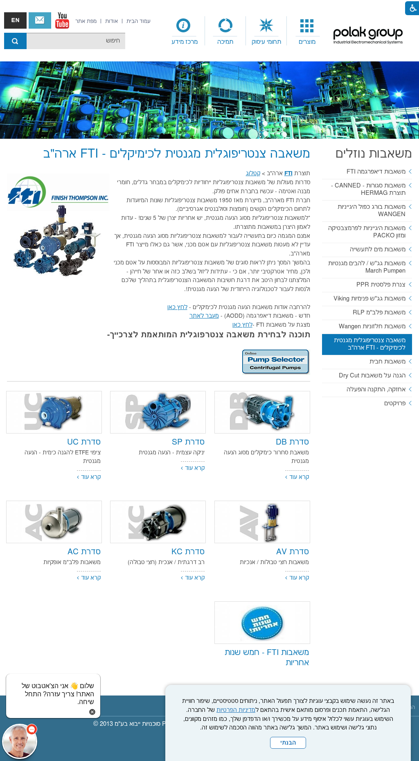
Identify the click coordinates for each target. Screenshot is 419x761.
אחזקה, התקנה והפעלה (376, 389)
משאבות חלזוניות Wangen (372, 326)
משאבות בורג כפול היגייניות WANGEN (371, 210)
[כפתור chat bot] (19, 741)
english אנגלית (15, 20)
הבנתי (288, 743)
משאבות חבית (387, 361)
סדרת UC (84, 442)
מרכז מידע (184, 41)
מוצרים (307, 41)
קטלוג (253, 173)
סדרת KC (188, 552)
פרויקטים (394, 403)
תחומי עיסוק (266, 41)
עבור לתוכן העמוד (203, 8)
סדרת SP (188, 442)
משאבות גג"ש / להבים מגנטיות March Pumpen (366, 267)
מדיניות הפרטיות (235, 710)
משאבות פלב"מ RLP (379, 312)
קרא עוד (299, 477)
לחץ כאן (177, 307)
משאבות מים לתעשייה (377, 249)
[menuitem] (307, 31)
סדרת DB (292, 442)
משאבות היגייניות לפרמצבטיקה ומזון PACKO (366, 232)
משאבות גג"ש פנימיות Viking (369, 298)
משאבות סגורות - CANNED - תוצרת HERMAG (368, 189)
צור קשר (40, 20)
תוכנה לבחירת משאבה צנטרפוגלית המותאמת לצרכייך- (208, 335)
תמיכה (225, 41)
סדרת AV (292, 552)
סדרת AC (84, 552)
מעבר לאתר (204, 316)
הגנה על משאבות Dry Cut (372, 375)
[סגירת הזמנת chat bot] (92, 712)
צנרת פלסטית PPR (380, 284)
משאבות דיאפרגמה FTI (376, 171)
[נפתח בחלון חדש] (62, 20)
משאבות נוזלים (374, 154)
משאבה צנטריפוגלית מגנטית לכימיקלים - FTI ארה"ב (176, 154)
